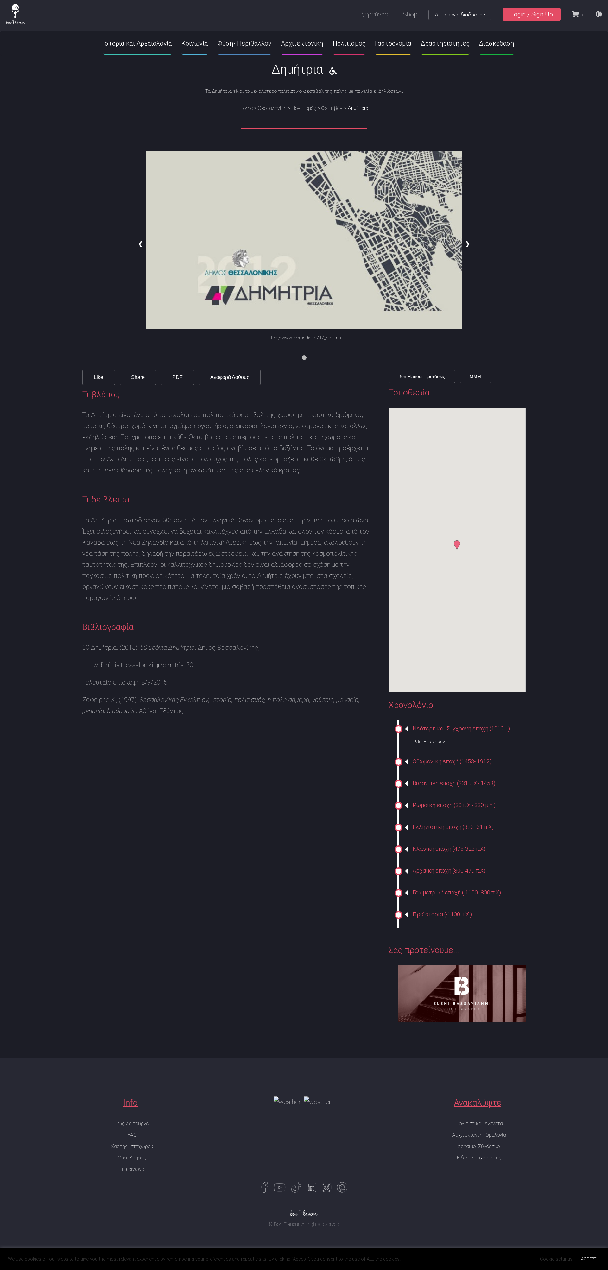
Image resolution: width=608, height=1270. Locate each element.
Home (246, 108)
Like (98, 377)
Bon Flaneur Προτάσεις (421, 376)
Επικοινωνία (132, 1169)
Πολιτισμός (304, 108)
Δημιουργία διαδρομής (460, 15)
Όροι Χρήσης (132, 1158)
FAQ (132, 1135)
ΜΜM (475, 376)
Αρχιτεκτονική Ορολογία (479, 1135)
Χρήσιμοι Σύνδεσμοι (479, 1146)
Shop (410, 14)
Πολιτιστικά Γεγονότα (479, 1124)
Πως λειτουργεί (132, 1124)
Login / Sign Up (531, 14)
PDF (177, 377)
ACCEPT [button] (588, 1258)
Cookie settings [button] (556, 1259)
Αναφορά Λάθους (229, 377)
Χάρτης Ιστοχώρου (132, 1146)
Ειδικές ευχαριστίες (479, 1158)
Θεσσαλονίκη (272, 108)
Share (138, 377)
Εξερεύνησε (375, 14)
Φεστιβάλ (332, 108)
